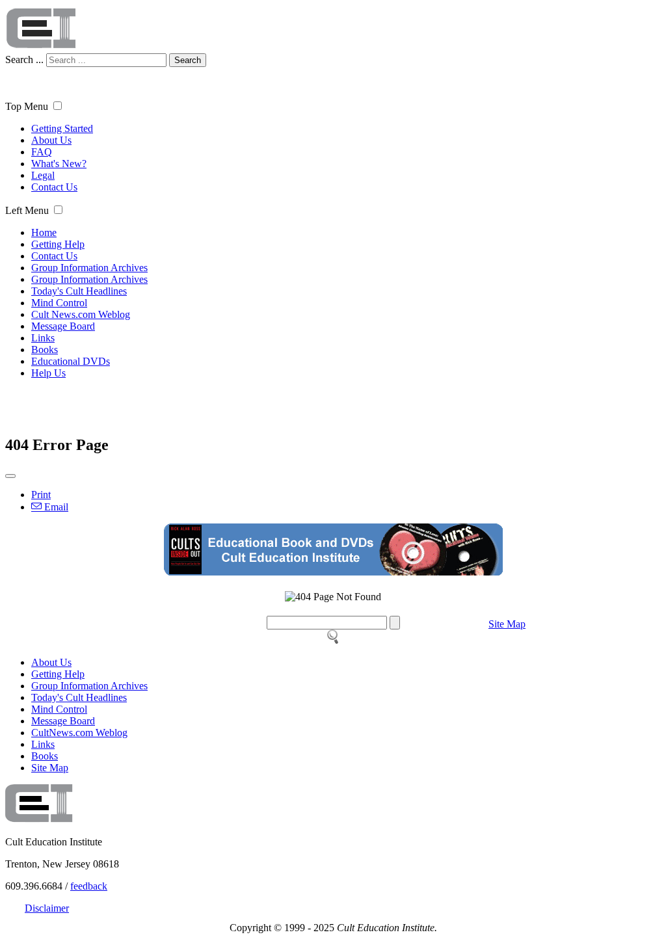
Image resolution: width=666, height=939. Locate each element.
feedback (88, 886)
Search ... (24, 59)
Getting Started (62, 128)
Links (43, 337)
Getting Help (58, 244)
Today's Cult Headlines (79, 291)
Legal (43, 175)
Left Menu (27, 210)
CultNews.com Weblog (79, 732)
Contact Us (54, 186)
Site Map (507, 623)
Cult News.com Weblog (80, 314)
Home (44, 232)
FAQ (41, 151)
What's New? (59, 163)
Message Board (63, 326)
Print (41, 494)
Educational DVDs (70, 361)
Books (44, 349)
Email (55, 506)
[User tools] (10, 476)
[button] (57, 105)
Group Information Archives (89, 267)
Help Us (48, 372)
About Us (51, 140)
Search (187, 60)
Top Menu (26, 106)
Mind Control (59, 302)
